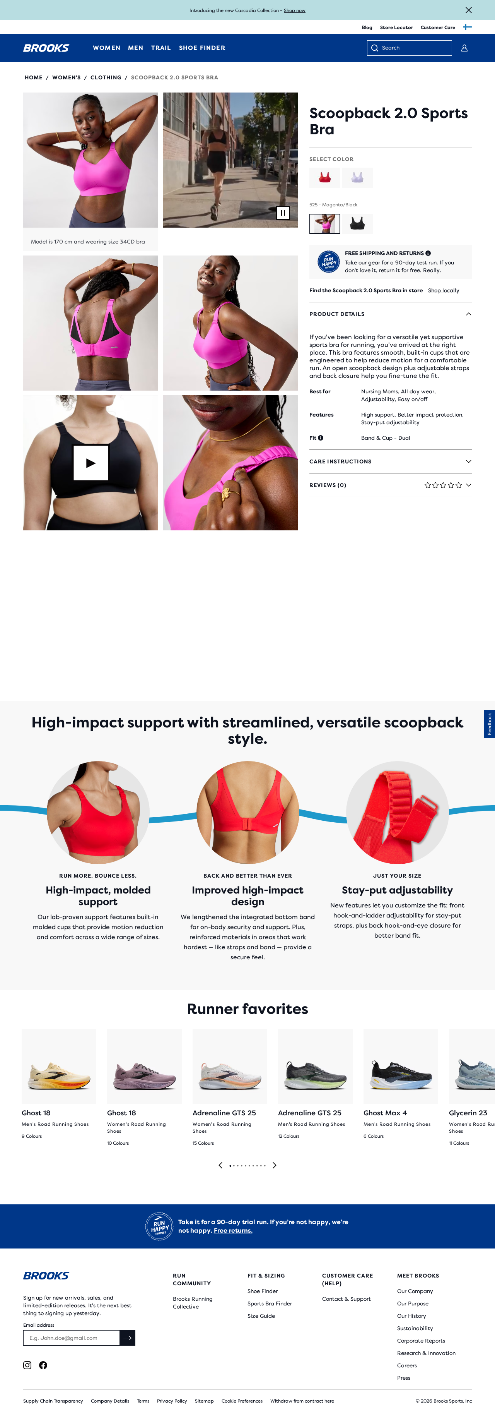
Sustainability (415, 1328)
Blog (367, 27)
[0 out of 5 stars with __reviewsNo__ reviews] (390, 97)
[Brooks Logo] (79, 1277)
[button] (90, 172)
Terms (143, 1401)
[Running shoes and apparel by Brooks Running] (46, 48)
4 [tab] (241, 1166)
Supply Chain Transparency (53, 1401)
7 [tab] (253, 1166)
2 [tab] (233, 1166)
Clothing (105, 77)
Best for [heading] (320, 391)
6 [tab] (249, 1166)
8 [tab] (257, 1166)
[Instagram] (27, 1365)
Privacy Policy (172, 1401)
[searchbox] (413, 48)
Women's (66, 77)
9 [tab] (260, 1166)
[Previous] (220, 1165)
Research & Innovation (426, 1353)
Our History (411, 1316)
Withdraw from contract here (302, 1401)
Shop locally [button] (443, 290)
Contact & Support (346, 1299)
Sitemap (204, 1401)
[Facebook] (43, 1365)
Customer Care (438, 27)
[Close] (469, 10)
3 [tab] (237, 1166)
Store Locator (396, 27)
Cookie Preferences (242, 1401)
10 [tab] (264, 1166)
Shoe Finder (263, 1291)
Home (34, 77)
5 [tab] (245, 1166)
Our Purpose (412, 1303)
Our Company (415, 1291)
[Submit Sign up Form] (127, 1338)
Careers (407, 1365)
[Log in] (464, 48)
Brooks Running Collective (193, 1303)
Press (403, 1378)
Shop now (295, 10)
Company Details (110, 1401)
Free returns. (233, 1230)
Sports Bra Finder (270, 1303)
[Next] (275, 1165)
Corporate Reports (421, 1341)
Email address (38, 1325)
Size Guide (261, 1316)
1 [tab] (230, 1166)
